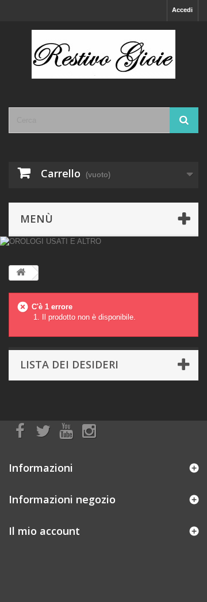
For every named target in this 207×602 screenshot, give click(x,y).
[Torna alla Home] (21, 273)
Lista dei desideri (69, 364)
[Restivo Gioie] (103, 54)
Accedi (182, 9)
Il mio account (44, 531)
